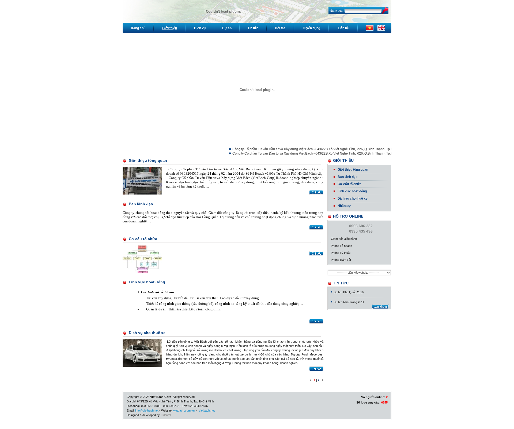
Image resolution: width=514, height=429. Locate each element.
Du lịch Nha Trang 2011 (349, 302)
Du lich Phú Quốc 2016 (349, 292)
